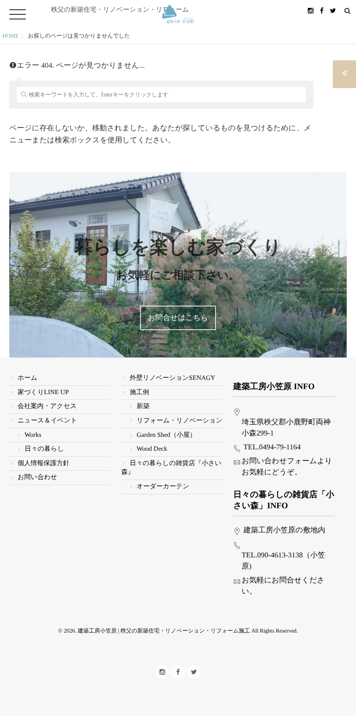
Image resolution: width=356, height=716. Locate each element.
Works (33, 435)
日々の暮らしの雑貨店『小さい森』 (171, 468)
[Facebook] (321, 10)
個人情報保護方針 (44, 463)
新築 (143, 406)
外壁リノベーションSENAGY (173, 378)
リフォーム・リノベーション (179, 420)
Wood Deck (152, 449)
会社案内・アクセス (47, 406)
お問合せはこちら (178, 318)
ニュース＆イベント (47, 420)
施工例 (139, 392)
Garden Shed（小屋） (167, 435)
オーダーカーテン (163, 486)
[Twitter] (332, 10)
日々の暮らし (44, 449)
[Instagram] (310, 10)
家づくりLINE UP (43, 392)
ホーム (28, 378)
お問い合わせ (37, 477)
